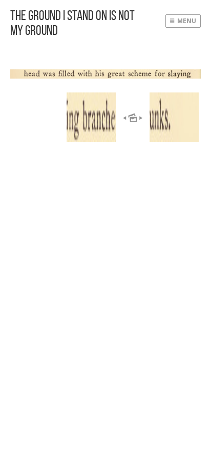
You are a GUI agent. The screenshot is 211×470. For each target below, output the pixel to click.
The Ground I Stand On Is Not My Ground (72, 22)
